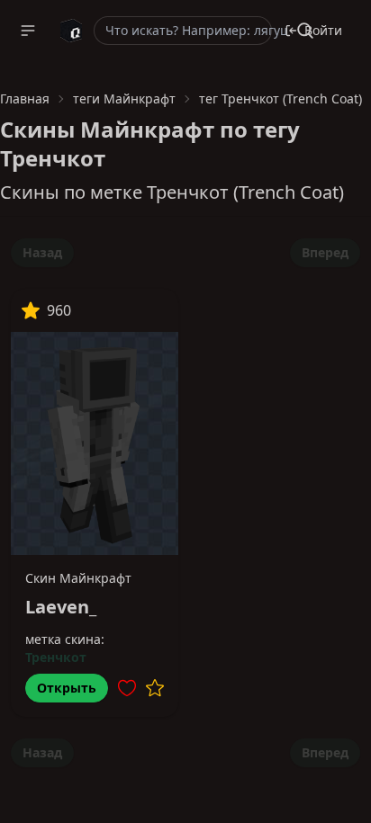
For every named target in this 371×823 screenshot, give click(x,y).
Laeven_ (60, 607)
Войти (323, 30)
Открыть (66, 687)
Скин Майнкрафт (78, 577)
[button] (28, 30)
